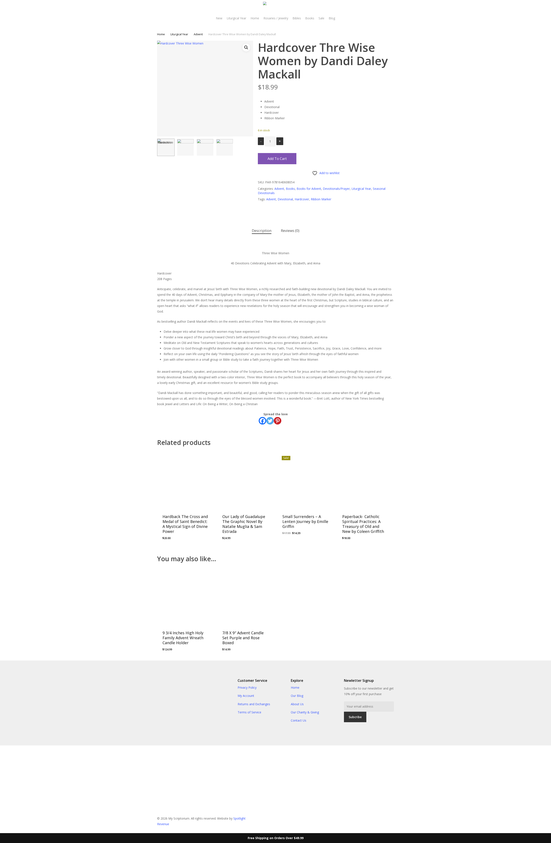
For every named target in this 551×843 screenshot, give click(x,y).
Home (161, 34)
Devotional (285, 199)
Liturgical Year (179, 34)
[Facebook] (262, 421)
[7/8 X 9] (245, 595)
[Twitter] (270, 421)
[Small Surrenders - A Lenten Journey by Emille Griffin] (305, 479)
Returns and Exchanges (254, 704)
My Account (246, 696)
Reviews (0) (290, 230)
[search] (520, 8)
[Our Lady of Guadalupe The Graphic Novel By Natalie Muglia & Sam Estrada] (245, 479)
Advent (198, 34)
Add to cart (277, 158)
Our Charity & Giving (305, 712)
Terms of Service (249, 712)
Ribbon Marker (321, 199)
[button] (246, 47)
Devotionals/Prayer (336, 189)
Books (290, 189)
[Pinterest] (277, 421)
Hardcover (302, 199)
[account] (531, 8)
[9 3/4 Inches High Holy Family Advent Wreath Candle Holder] (185, 595)
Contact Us (298, 720)
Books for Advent (309, 189)
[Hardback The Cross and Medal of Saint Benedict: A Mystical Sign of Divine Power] (185, 479)
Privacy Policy (247, 687)
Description (261, 230)
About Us (297, 704)
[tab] (262, 231)
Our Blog (297, 696)
